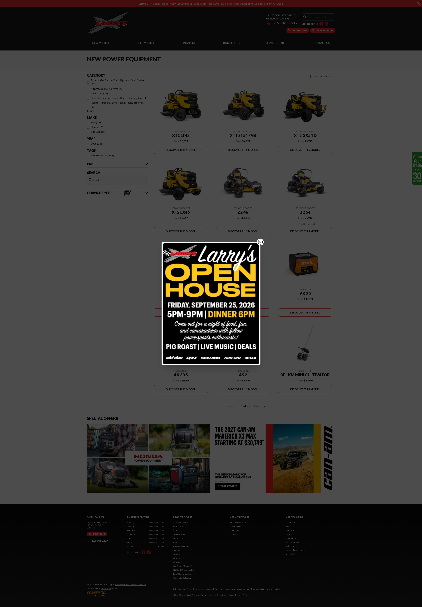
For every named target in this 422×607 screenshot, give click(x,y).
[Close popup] (260, 242)
